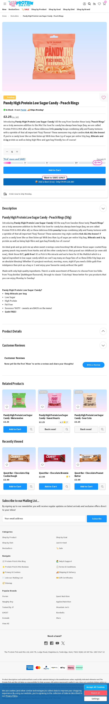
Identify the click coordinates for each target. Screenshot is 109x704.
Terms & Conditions (67, 567)
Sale (25, 9)
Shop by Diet (69, 9)
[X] (63, 643)
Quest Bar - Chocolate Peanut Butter (89, 474)
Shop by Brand (83, 9)
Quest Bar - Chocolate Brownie (53, 473)
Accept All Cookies (95, 687)
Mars (58, 618)
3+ (25, 163)
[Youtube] (58, 643)
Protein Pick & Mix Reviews (17, 567)
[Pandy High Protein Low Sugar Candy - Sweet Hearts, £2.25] (54, 400)
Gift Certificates (66, 578)
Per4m (5, 596)
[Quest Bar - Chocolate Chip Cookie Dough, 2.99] (19, 458)
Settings (95, 698)
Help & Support (65, 561)
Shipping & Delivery (67, 572)
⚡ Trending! (10, 97)
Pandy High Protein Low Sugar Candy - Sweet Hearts (53, 417)
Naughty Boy (7, 602)
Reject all (95, 693)
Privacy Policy (11, 696)
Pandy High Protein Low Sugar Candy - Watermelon (17, 417)
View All (5, 623)
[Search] (89, 4)
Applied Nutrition (63, 602)
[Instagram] (47, 643)
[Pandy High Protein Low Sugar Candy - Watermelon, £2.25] (19, 400)
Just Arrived (61, 543)
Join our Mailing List (14, 578)
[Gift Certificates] (94, 4)
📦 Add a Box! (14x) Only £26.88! (54, 181)
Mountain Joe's (62, 607)
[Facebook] (53, 643)
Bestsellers (14, 9)
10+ (76, 163)
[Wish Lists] (99, 4)
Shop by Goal (55, 9)
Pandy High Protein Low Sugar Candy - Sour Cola (89, 417)
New (4, 9)
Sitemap (8, 583)
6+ (47, 163)
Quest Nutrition (63, 596)
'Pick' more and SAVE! (14, 159)
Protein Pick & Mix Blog (15, 561)
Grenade (5, 618)
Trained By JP (8, 607)
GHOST (5, 612)
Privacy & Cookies (12, 572)
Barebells (60, 612)
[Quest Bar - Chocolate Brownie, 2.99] (54, 458)
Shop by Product (38, 9)
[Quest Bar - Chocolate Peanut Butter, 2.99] (90, 458)
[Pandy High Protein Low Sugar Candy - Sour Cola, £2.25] (90, 400)
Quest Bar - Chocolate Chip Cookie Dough (16, 474)
